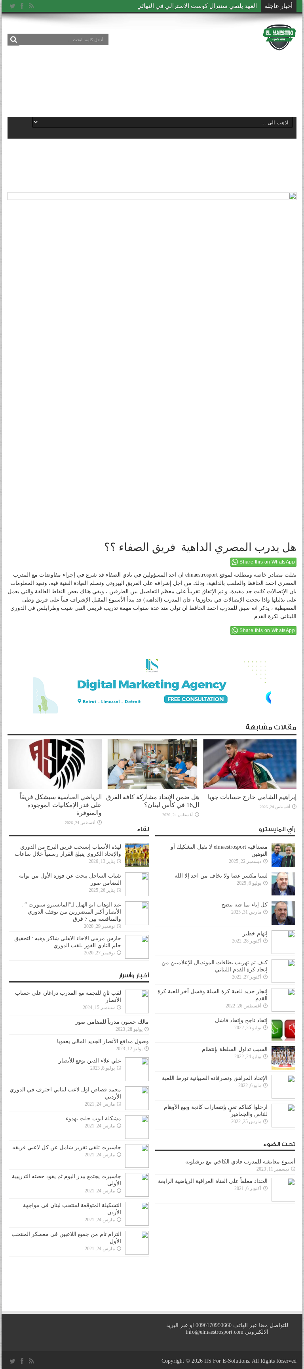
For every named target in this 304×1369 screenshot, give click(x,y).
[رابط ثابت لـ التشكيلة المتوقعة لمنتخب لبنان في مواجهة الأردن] (137, 1224)
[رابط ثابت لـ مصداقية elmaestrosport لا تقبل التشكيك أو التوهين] (283, 865)
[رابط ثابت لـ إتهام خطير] (283, 952)
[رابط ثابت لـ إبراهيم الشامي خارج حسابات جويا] (249, 787)
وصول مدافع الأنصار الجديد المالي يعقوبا (103, 1041)
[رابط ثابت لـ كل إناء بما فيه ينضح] (283, 923)
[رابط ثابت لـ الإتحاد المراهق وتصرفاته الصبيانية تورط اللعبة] (283, 1097)
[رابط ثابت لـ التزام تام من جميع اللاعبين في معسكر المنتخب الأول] (137, 1253)
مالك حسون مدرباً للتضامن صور (112, 1022)
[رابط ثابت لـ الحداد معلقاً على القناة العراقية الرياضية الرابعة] (283, 1200)
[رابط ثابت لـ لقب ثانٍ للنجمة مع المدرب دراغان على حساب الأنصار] (137, 1012)
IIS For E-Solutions (226, 1361)
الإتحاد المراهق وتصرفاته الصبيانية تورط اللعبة (215, 1078)
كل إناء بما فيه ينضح (244, 905)
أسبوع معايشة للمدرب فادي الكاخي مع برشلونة (237, 1162)
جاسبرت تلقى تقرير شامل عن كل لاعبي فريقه (66, 1147)
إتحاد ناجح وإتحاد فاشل (241, 1020)
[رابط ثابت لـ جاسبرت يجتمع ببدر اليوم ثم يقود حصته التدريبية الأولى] (137, 1195)
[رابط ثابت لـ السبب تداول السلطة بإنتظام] (283, 1068)
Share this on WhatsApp (267, 562)
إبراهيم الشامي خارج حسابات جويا (252, 797)
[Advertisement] (152, 84)
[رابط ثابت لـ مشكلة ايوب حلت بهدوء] (137, 1137)
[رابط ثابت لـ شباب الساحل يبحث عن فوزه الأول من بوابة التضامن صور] (137, 894)
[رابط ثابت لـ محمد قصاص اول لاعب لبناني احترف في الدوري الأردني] (137, 1108)
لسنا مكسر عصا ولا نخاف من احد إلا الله (221, 876)
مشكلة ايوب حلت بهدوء (93, 1118)
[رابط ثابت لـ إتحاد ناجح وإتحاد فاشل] (283, 1039)
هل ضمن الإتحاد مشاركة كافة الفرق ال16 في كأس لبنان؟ (152, 801)
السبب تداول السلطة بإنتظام (235, 1049)
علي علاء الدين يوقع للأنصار (90, 1061)
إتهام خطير (255, 934)
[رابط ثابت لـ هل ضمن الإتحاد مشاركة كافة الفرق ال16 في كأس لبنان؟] (152, 787)
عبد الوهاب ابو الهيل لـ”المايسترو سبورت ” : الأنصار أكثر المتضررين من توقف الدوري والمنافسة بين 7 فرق (71, 912)
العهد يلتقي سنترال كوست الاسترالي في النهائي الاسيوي (186, 6)
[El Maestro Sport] (279, 45)
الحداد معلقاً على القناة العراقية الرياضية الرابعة (213, 1181)
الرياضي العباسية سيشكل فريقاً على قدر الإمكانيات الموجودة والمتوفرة (61, 805)
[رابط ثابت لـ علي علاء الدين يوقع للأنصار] (137, 1079)
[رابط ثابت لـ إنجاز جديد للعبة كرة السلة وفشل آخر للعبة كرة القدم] (283, 1010)
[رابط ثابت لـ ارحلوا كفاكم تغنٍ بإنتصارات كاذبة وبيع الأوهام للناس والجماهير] (283, 1126)
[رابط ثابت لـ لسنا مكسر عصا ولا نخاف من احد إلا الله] (283, 894)
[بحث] (13, 40)
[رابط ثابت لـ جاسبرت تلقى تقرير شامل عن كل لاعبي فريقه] (137, 1166)
